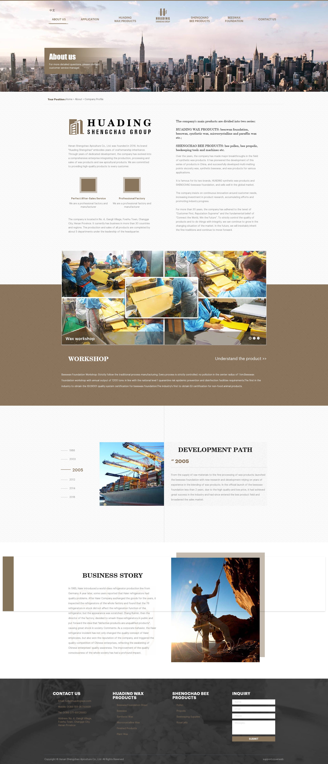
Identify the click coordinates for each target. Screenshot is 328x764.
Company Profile (94, 99)
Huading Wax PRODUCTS (128, 696)
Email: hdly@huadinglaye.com (74, 701)
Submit (253, 739)
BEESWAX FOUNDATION (234, 19)
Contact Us (267, 19)
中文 (52, 10)
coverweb (278, 759)
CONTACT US (66, 694)
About (78, 99)
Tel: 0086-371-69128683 (72, 713)
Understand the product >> (240, 359)
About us (59, 19)
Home (69, 99)
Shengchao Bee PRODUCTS (190, 696)
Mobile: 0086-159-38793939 (74, 707)
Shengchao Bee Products (199, 19)
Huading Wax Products (125, 19)
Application (90, 19)
